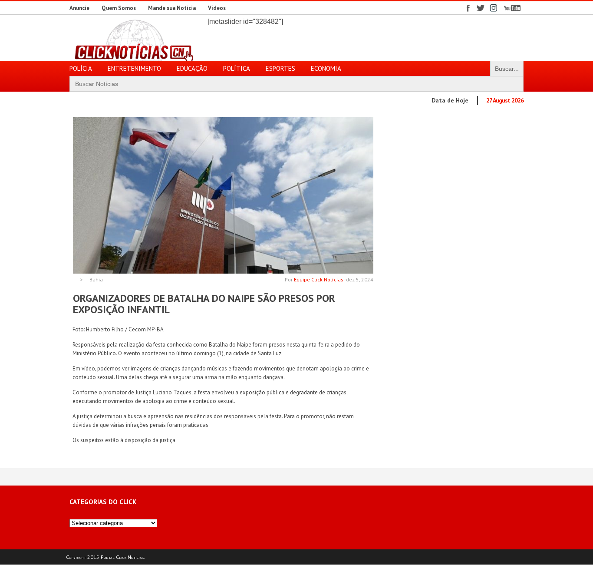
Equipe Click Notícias (318, 279)
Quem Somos (119, 8)
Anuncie (79, 8)
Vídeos (217, 8)
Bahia (96, 279)
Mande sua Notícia (172, 8)
